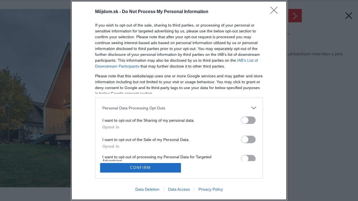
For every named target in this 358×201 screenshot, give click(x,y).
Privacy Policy (211, 189)
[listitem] (179, 108)
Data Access (179, 189)
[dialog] (179, 100)
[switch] (248, 120)
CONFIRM (140, 168)
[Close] (275, 12)
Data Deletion (147, 189)
